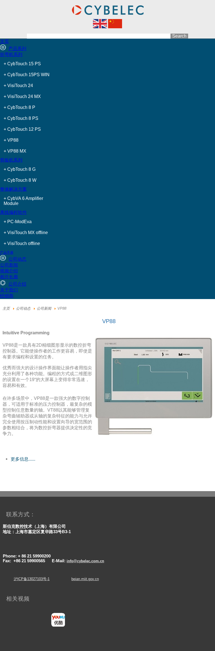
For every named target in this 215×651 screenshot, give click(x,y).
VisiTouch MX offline (27, 232)
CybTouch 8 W (21, 180)
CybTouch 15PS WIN (28, 74)
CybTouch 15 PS (24, 63)
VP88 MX (16, 151)
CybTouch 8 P (21, 107)
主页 (6, 308)
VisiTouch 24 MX (24, 96)
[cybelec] (100, 26)
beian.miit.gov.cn (85, 579)
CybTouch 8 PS (22, 118)
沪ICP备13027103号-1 (32, 579)
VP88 (12, 140)
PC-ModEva (19, 221)
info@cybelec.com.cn (85, 561)
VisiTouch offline (23, 243)
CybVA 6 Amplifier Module (23, 201)
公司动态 (23, 308)
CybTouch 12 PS (24, 129)
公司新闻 (44, 308)
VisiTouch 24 (20, 85)
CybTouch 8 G (21, 169)
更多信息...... (23, 459)
